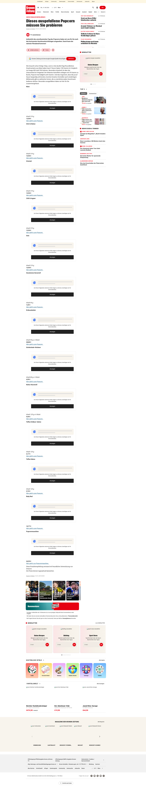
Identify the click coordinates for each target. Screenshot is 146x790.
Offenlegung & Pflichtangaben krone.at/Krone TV (40, 760)
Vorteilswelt (39, 1)
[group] (32, 590)
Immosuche (79, 1)
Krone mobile (71, 1)
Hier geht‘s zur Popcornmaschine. (37, 563)
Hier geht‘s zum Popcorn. (34, 121)
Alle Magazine (101, 721)
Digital (90, 12)
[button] (98, 12)
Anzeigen (52, 108)
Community (54, 1)
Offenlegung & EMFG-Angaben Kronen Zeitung (65, 760)
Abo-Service (31, 768)
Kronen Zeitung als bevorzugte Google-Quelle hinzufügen (53, 58)
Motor (95, 12)
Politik (57, 12)
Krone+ (39, 12)
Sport (72, 12)
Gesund (78, 12)
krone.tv (103, 12)
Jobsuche (87, 1)
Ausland (84, 12)
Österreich (46, 12)
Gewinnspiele (62, 1)
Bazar (93, 1)
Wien (52, 12)
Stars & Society (65, 12)
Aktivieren (71, 58)
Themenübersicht (73, 616)
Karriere (97, 764)
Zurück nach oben (66, 783)
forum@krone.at (67, 618)
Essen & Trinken (30, 29)
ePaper (46, 1)
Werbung (91, 764)
